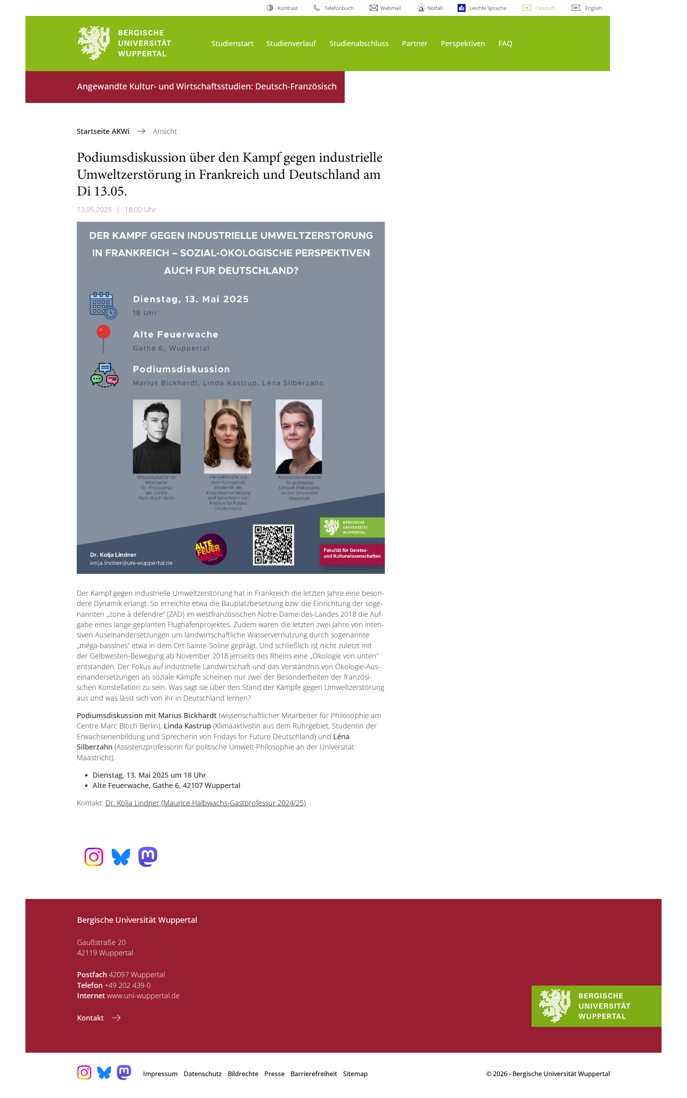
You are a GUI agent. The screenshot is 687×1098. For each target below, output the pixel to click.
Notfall (434, 8)
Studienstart (233, 43)
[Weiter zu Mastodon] (147, 857)
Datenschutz (203, 1073)
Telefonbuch (339, 8)
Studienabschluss (359, 43)
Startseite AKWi (104, 131)
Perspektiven (463, 43)
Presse (274, 1073)
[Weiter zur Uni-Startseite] (140, 43)
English (593, 8)
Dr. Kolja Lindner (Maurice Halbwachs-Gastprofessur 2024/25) (205, 803)
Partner (415, 43)
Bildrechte (243, 1073)
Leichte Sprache (488, 8)
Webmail (390, 8)
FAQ (505, 43)
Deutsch (545, 8)
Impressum (160, 1073)
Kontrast (287, 8)
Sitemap (355, 1073)
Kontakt (91, 1017)
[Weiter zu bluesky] (120, 856)
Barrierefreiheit (314, 1073)
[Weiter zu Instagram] (93, 857)
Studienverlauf (291, 43)
